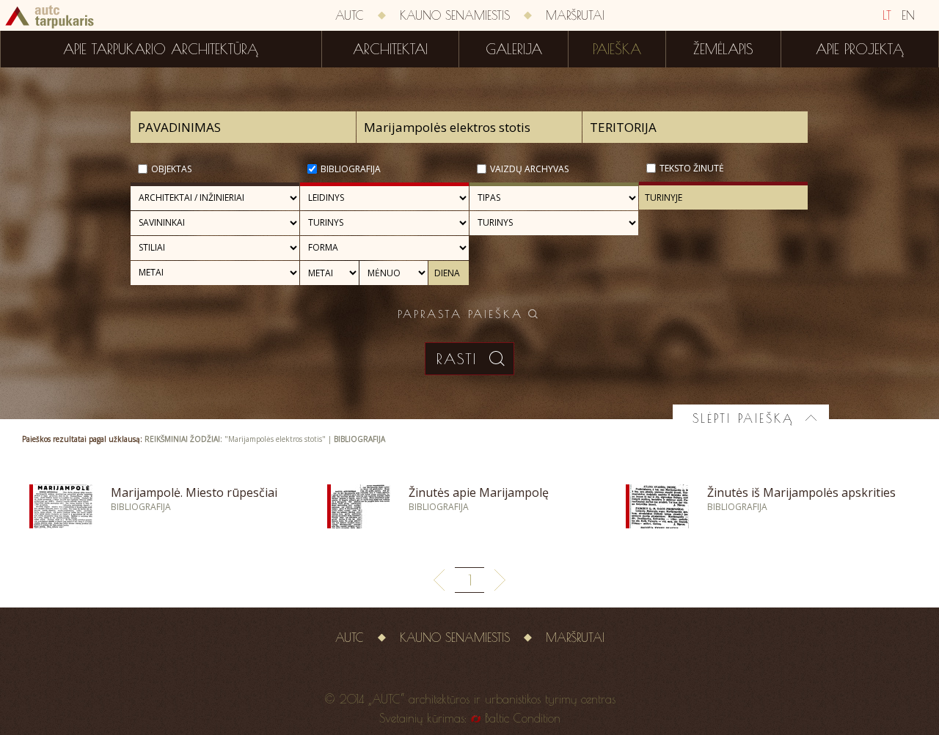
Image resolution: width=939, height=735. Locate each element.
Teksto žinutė (692, 168)
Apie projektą (860, 49)
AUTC (349, 15)
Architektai (390, 49)
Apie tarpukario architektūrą (160, 49)
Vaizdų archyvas (529, 169)
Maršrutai (575, 15)
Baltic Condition (522, 718)
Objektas (171, 169)
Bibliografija (351, 169)
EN (908, 15)
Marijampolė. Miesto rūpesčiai (194, 492)
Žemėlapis (723, 49)
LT (887, 15)
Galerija (514, 49)
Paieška (617, 49)
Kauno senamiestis (455, 15)
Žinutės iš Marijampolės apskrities (801, 492)
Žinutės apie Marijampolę (479, 492)
